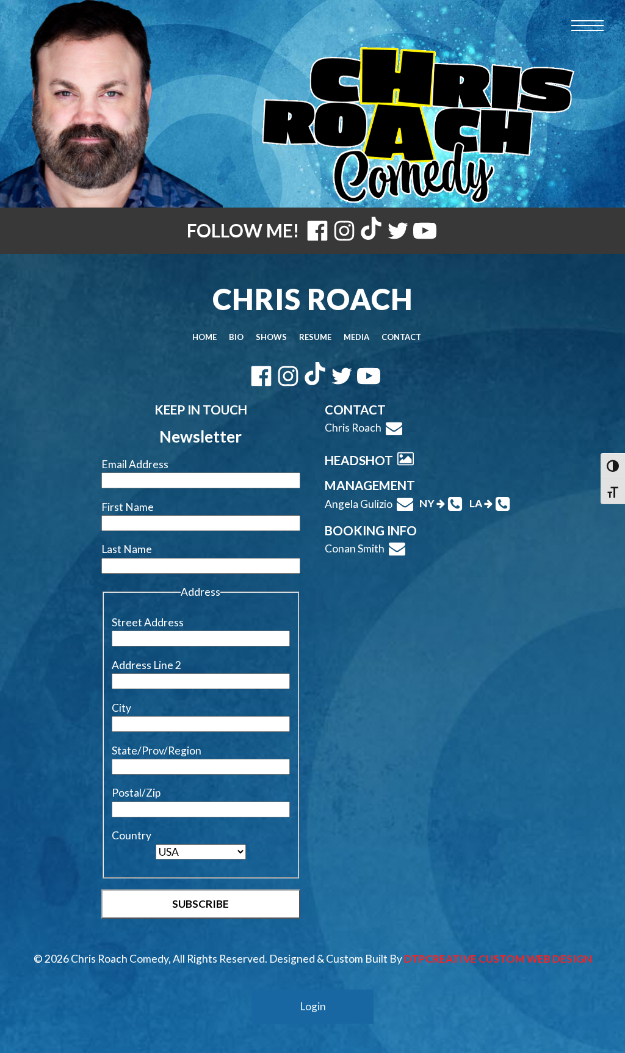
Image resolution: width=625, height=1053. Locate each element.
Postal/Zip (136, 792)
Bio (236, 337)
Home (204, 337)
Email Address (134, 464)
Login (313, 1006)
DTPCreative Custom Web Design (498, 958)
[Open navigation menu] (587, 26)
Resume (315, 337)
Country (131, 835)
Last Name (126, 549)
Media (356, 337)
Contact (401, 337)
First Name (127, 507)
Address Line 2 (146, 665)
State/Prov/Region (156, 750)
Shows (271, 337)
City (121, 707)
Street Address (148, 622)
